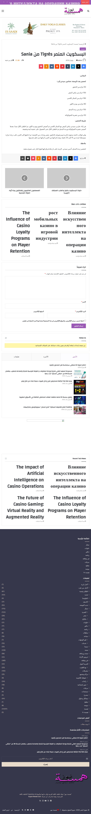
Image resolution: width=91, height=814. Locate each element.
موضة (87, 569)
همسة (76, 44)
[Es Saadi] (45, 28)
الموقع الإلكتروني (39, 311)
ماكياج (84, 619)
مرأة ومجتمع (84, 674)
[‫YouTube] (45, 800)
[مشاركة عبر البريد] (28, 158)
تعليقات (16, 357)
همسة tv (86, 572)
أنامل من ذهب (83, 588)
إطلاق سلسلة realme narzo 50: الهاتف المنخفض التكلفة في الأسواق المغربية (45, 397)
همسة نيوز (53, 810)
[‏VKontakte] (51, 66)
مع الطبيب (83, 667)
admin (80, 60)
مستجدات (85, 691)
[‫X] (78, 66)
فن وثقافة (86, 559)
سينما (86, 647)
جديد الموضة (84, 605)
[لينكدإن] (73, 66)
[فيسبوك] (83, 66)
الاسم (83, 302)
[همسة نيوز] (73, 10)
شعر (84, 616)
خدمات (84, 643)
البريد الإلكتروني (80, 311)
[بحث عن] (88, 11)
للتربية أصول (84, 664)
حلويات (87, 548)
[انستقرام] (43, 800)
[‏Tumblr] (67, 66)
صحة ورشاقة (83, 653)
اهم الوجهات (82, 640)
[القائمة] (3, 11)
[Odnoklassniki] (46, 66)
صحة (86, 650)
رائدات (84, 681)
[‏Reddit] (57, 66)
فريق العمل (5, 810)
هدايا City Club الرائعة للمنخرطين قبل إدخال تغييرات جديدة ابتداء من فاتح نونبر (46, 381)
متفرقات (85, 671)
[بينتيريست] (62, 66)
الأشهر (75, 357)
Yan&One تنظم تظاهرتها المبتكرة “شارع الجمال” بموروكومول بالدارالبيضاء (47, 407)
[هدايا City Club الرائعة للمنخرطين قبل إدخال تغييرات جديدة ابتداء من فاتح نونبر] (80, 387)
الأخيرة (46, 357)
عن (12, 810)
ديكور (87, 552)
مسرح (86, 695)
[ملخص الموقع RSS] (40, 800)
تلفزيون (85, 602)
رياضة (87, 555)
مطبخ (87, 565)
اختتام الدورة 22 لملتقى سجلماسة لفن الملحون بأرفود (67, 365)
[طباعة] (22, 158)
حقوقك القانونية (81, 678)
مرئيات (87, 562)
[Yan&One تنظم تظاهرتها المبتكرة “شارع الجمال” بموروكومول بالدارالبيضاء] (80, 410)
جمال (87, 545)
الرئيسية (82, 44)
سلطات (85, 633)
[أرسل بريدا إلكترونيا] (77, 60)
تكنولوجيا (85, 598)
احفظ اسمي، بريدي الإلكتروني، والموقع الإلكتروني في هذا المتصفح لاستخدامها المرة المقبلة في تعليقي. (53, 321)
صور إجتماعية (82, 685)
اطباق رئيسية (83, 591)
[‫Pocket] (41, 66)
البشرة (84, 612)
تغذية (86, 595)
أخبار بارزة (84, 584)
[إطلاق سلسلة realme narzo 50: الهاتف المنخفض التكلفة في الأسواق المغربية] (80, 400)
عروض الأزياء (83, 657)
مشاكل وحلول (83, 698)
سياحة (86, 636)
